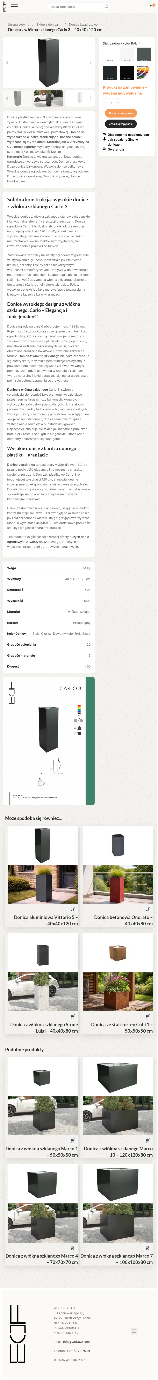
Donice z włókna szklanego (42, 157)
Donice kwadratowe (83, 24)
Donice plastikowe (72, 161)
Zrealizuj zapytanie (121, 124)
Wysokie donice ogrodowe (26, 171)
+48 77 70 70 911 (79, 1351)
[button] (7, 62)
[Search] (106, 6)
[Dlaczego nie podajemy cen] (104, 134)
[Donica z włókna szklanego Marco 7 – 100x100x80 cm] (118, 1184)
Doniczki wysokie (55, 176)
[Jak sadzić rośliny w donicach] (104, 138)
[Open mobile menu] (14, 6)
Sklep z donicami (49, 24)
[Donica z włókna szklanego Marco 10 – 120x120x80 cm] (118, 1076)
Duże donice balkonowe (24, 166)
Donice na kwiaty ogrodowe (68, 171)
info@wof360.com (76, 1342)
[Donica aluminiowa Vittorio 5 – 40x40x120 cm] (43, 845)
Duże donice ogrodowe (24, 176)
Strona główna (19, 24)
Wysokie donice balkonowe (64, 166)
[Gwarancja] (104, 148)
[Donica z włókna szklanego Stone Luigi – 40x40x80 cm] (43, 952)
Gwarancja (116, 149)
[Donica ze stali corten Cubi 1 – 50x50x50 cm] (118, 952)
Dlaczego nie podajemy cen (128, 135)
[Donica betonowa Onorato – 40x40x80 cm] (118, 845)
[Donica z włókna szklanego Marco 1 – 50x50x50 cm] (43, 1076)
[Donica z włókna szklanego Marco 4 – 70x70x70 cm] (43, 1184)
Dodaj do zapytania (121, 113)
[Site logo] (4, 6)
